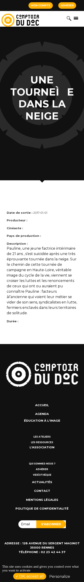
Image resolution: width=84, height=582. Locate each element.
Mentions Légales (42, 499)
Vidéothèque (42, 474)
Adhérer (67, 5)
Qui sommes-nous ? (42, 463)
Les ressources (42, 442)
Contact (42, 491)
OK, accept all (31, 576)
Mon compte (40, 5)
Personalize (59, 576)
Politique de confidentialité (42, 508)
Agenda (42, 414)
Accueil (42, 405)
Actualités (42, 482)
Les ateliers (42, 436)
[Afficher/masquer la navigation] (76, 18)
